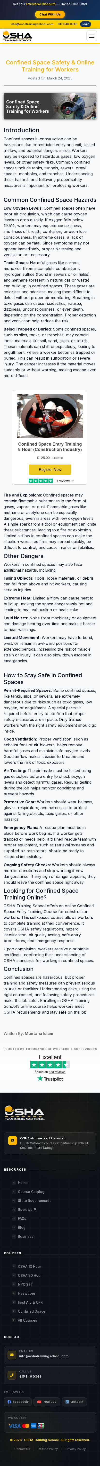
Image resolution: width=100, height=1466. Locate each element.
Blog (21, 1227)
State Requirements (34, 1200)
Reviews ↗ (27, 1209)
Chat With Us (50, 14)
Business (25, 1236)
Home (23, 1183)
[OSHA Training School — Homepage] (24, 1113)
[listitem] (18, 1401)
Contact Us (22, 1449)
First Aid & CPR (30, 1302)
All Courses (27, 1320)
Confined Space (31, 1311)
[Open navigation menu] (91, 36)
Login (85, 24)
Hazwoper (26, 1293)
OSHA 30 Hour (30, 1275)
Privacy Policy (76, 1449)
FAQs (22, 1218)
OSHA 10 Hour (29, 1266)
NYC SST (25, 1284)
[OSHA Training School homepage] (17, 36)
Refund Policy (48, 1449)
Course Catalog (31, 1192)
